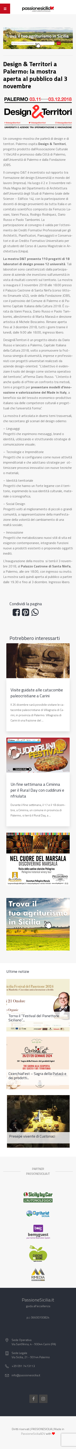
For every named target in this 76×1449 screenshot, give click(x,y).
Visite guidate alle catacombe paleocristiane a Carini (37, 693)
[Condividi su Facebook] (17, 614)
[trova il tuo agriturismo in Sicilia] (38, 38)
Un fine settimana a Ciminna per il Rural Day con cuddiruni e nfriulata (37, 790)
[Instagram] (43, 1399)
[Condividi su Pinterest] (26, 614)
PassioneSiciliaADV (33, 1433)
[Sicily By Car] (38, 1197)
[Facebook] (33, 1399)
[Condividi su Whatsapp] (36, 614)
